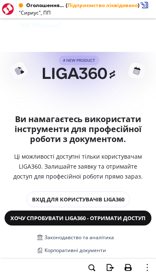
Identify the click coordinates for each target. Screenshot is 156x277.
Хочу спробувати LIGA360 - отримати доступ (78, 218)
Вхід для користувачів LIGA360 (78, 199)
